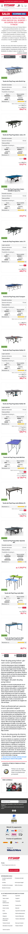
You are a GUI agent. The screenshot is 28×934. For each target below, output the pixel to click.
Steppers (5, 916)
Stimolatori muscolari (7, 925)
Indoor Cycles (6, 908)
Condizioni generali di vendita (7, 879)
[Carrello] (26, 6)
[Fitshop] (9, 5)
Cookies (4, 882)
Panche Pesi (18, 905)
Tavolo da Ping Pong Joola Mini (14, 593)
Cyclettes (5, 913)
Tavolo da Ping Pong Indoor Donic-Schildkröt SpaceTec (14, 190)
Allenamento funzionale (5, 919)
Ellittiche (4, 895)
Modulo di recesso (6, 888)
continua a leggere (22, 53)
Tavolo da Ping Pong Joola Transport (14, 296)
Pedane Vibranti (19, 925)
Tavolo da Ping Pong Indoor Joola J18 (14, 135)
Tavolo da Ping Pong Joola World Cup (14, 81)
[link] (6, 771)
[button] (24, 655)
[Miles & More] (14, 849)
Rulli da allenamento (20, 913)
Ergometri (17, 895)
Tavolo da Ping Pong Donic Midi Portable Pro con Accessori (14, 638)
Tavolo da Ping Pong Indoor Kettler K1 (14, 350)
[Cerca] (22, 5)
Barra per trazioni (19, 923)
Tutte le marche (6, 929)
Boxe (4, 910)
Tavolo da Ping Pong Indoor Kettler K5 (14, 404)
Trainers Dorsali (6, 923)
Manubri (17, 908)
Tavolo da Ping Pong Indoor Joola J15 (14, 241)
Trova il (8, 865)
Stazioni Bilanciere (19, 916)
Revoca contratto (14, 870)
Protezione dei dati (19, 878)
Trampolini (17, 901)
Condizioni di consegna (7, 885)
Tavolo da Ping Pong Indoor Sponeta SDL (14, 541)
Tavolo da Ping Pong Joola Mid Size (14, 457)
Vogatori (17, 898)
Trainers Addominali (20, 918)
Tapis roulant (6, 898)
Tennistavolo (5, 10)
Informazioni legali (19, 882)
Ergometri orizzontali (20, 910)
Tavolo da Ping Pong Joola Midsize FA (14, 503)
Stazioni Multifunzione (6, 901)
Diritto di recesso (19, 885)
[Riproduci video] (14, 787)
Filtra (24, 56)
